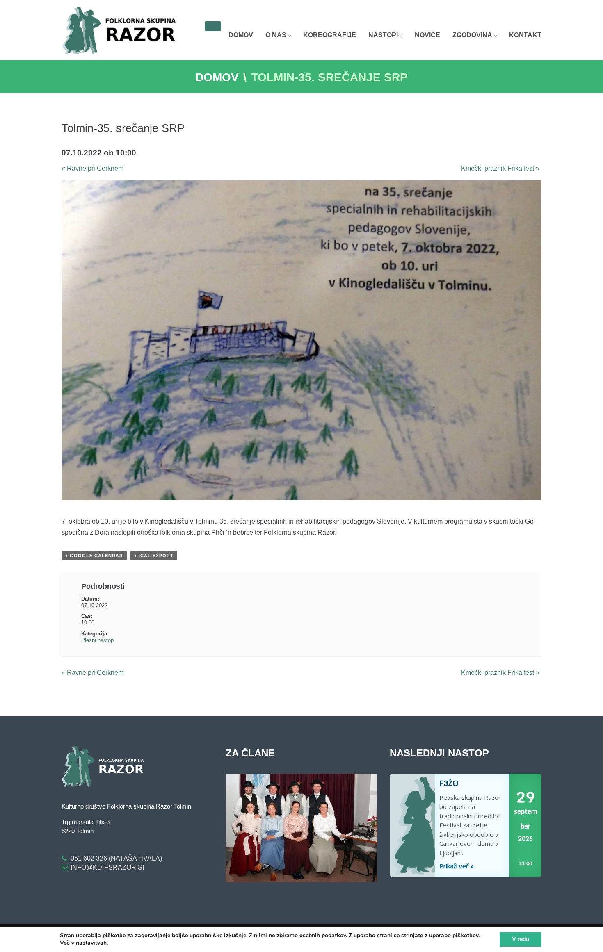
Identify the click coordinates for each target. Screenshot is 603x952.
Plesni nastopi (98, 640)
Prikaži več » (456, 866)
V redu (520, 939)
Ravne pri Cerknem (92, 168)
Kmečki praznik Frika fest (500, 168)
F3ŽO (412, 825)
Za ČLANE (250, 752)
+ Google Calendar (94, 555)
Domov (217, 77)
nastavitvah (91, 943)
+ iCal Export (154, 555)
